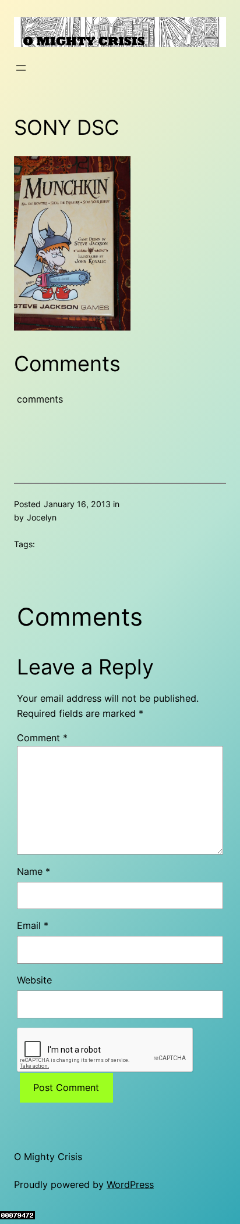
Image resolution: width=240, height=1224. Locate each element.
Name (33, 871)
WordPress (130, 1184)
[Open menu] (21, 68)
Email (32, 925)
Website (34, 980)
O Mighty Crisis (48, 1156)
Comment (42, 738)
